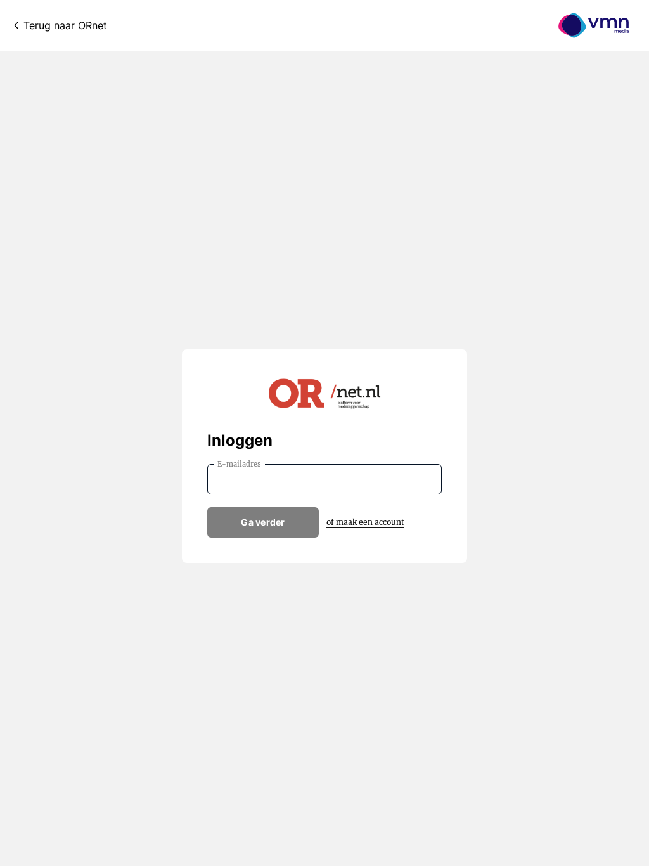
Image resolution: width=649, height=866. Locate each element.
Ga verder (263, 522)
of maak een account (365, 522)
